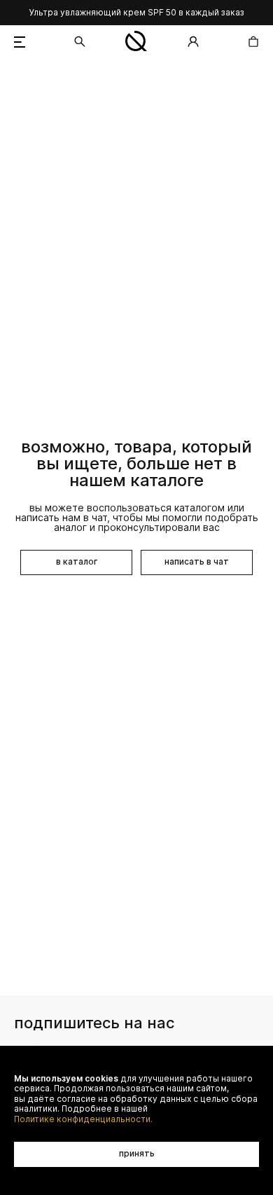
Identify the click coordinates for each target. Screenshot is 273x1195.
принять (137, 1153)
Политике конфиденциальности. (83, 1119)
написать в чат (196, 561)
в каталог (76, 561)
